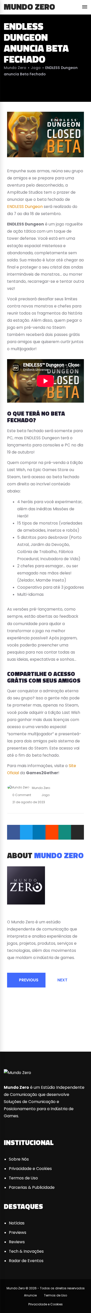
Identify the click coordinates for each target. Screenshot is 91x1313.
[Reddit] (52, 832)
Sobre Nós (19, 1159)
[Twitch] (82, 1032)
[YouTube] (21, 913)
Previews (17, 1232)
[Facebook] (13, 832)
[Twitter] (26, 832)
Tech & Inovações (26, 1251)
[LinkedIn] (39, 832)
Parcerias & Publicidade (32, 1187)
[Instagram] (27, 913)
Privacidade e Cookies (30, 1168)
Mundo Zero (29, 6)
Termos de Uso (23, 1178)
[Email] (77, 832)
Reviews (17, 1242)
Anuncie (30, 1295)
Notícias (17, 1223)
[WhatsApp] (64, 832)
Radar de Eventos (26, 1260)
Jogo (36, 67)
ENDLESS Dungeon (25, 206)
